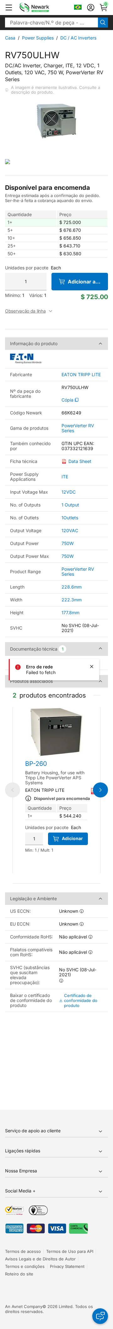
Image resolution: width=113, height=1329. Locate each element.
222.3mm (72, 599)
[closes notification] (91, 666)
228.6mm (72, 586)
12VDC (69, 492)
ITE (65, 476)
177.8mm (70, 612)
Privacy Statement (67, 1266)
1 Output (70, 504)
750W (68, 543)
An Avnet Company (23, 1306)
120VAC (70, 530)
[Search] (103, 23)
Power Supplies (38, 37)
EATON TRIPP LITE (81, 374)
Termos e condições (25, 1266)
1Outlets (70, 517)
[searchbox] (51, 23)
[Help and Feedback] (100, 1316)
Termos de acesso (23, 1251)
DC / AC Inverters (78, 37)
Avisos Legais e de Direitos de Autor (40, 1258)
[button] (9, 7)
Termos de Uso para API (69, 1251)
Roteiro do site (19, 1273)
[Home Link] (44, 7)
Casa (10, 37)
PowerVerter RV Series (78, 428)
